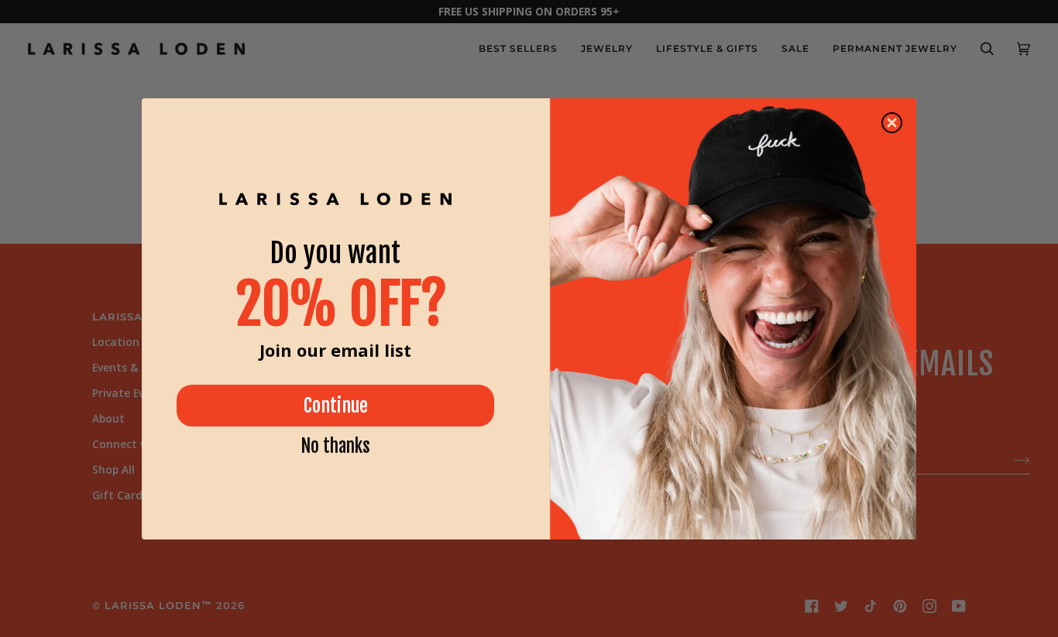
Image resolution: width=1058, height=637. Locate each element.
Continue (336, 405)
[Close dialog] (892, 123)
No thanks (335, 446)
